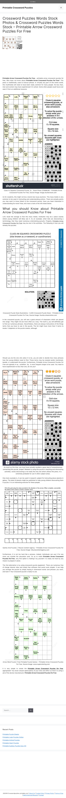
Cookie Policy (40, 793)
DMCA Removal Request (30, 795)
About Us (32, 793)
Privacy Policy (49, 793)
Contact (41, 795)
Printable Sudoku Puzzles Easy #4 (14, 746)
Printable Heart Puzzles (11, 743)
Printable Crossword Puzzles (18, 7)
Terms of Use (59, 793)
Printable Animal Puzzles (11, 740)
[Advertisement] (33, 64)
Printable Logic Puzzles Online (13, 737)
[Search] (30, 710)
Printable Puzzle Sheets (11, 734)
